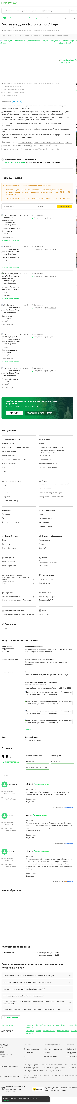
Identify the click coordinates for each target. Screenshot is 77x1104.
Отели (38, 1031)
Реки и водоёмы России (53, 1071)
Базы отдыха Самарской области (54, 1068)
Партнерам (70, 1045)
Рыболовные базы (49, 1031)
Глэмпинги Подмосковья (32, 1068)
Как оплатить (29, 1053)
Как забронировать (31, 1049)
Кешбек (47, 1053)
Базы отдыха (30, 1031)
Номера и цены (12, 35)
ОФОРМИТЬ (15, 413)
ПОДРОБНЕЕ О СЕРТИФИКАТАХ (40, 413)
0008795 (12, 1091)
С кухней (70, 1025)
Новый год (29, 1027)
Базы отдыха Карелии (31, 1065)
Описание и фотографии (10, 240)
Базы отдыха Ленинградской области (54, 1065)
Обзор (4, 35)
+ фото (28, 730)
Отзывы (26, 35)
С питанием (30, 1025)
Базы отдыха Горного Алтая (33, 1071)
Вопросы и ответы (62, 35)
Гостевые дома (7, 1025)
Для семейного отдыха (43, 1025)
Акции (26, 1056)
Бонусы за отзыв (50, 1056)
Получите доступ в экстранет (15, 162)
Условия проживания (48, 35)
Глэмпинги (29, 1033)
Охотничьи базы (63, 1031)
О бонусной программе (53, 1049)
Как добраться (35, 35)
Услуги (21, 35)
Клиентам (27, 1045)
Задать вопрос (12, 1017)
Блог (25, 1060)
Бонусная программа (52, 1045)
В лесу (63, 1025)
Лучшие (56, 1025)
